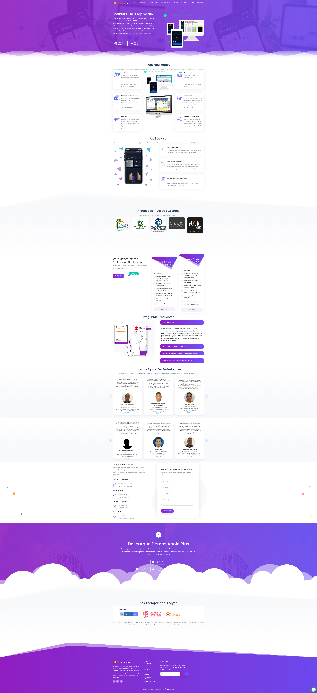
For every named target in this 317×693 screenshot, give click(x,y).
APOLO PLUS (170, 689)
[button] (148, 247)
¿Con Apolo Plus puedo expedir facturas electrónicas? (180, 353)
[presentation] (110, 396)
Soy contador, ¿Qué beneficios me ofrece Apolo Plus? (178, 360)
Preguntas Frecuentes (148, 678)
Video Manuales (184, 3)
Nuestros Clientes (166, 3)
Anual (130, 275)
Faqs (193, 3)
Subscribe (184, 674)
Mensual (118, 276)
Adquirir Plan (164, 309)
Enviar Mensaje (167, 511)
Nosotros (147, 669)
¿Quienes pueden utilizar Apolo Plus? (174, 346)
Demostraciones (150, 681)
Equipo (176, 3)
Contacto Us (149, 672)
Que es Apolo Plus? (168, 322)
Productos (142, 3)
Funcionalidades (153, 3)
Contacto (200, 3)
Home (134, 3)
